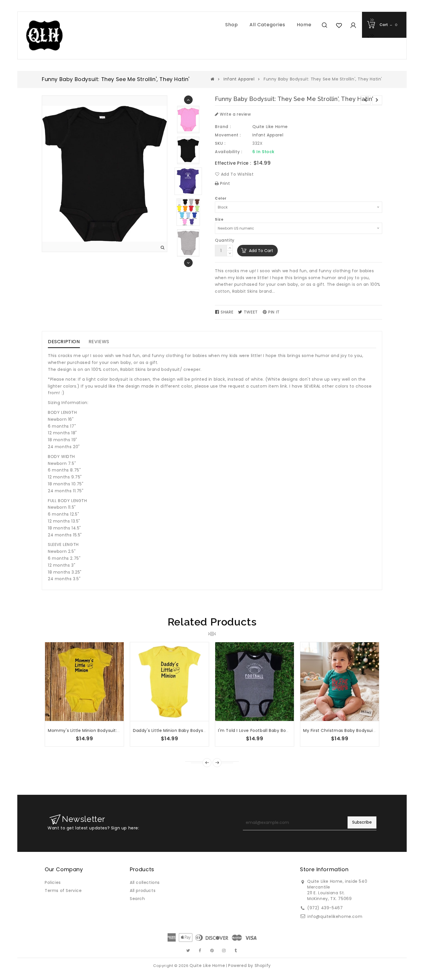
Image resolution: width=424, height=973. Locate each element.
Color (221, 198)
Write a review (235, 114)
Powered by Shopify (249, 965)
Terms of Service (63, 890)
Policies (53, 882)
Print (224, 183)
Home (304, 24)
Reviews (99, 341)
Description (64, 341)
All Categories (267, 24)
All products (142, 890)
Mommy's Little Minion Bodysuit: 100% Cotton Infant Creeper (113, 730)
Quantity (224, 240)
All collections (145, 882)
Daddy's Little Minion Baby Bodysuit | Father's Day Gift (191, 730)
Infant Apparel (239, 79)
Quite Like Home (270, 126)
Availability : (228, 152)
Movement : (228, 135)
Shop (231, 24)
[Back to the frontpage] (213, 79)
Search (137, 898)
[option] (188, 150)
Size (219, 219)
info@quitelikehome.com (334, 916)
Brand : (223, 126)
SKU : (220, 143)
